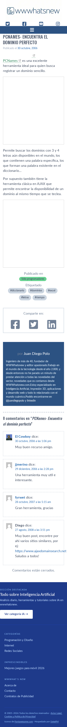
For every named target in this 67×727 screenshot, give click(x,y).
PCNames (10, 61)
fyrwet (20, 497)
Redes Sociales (13, 651)
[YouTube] (42, 24)
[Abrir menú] (33, 30)
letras (26, 297)
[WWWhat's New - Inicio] (33, 11)
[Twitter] (9, 24)
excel (52, 290)
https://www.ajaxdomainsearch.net (40, 551)
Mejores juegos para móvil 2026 (24, 668)
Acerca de (10, 685)
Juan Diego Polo (37, 354)
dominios (37, 290)
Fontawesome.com (24, 721)
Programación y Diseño (18, 640)
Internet (9, 645)
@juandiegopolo (15, 400)
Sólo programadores (32, 279)
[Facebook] (26, 24)
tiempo (40, 297)
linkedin (31, 400)
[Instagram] (59, 24)
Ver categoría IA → (16, 614)
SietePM (54, 721)
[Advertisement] (33, 110)
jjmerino (21, 464)
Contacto (10, 691)
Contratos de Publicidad (19, 696)
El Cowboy (23, 436)
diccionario (18, 290)
